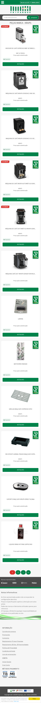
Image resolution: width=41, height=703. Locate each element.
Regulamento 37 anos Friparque (12, 641)
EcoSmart (5, 26)
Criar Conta (6, 665)
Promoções (6, 635)
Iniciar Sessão (25, 2)
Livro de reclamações (9, 654)
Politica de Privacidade (9, 648)
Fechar (34, 698)
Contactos (5, 638)
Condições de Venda (8, 651)
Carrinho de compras (9, 631)
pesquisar (34, 17)
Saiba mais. (16, 701)
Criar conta (35, 2)
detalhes (20, 64)
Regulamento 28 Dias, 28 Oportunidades (15, 645)
